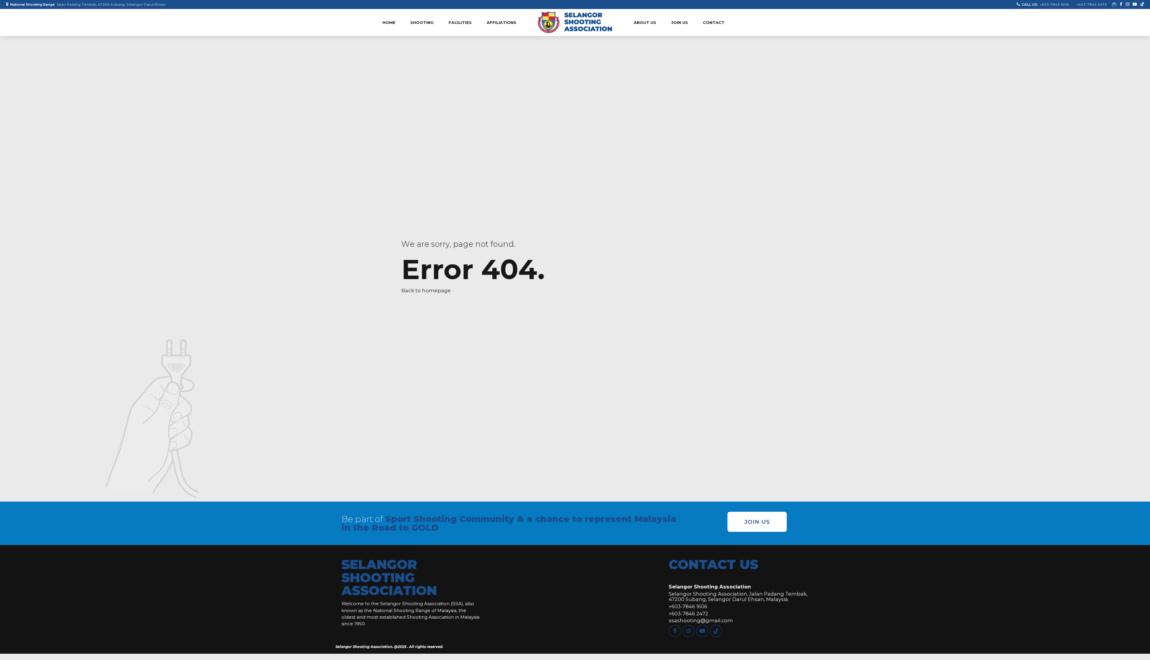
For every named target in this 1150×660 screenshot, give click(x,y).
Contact (713, 22)
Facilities (460, 22)
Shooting (422, 22)
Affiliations (501, 22)
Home (388, 22)
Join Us (679, 22)
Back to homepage (426, 290)
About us (645, 22)
